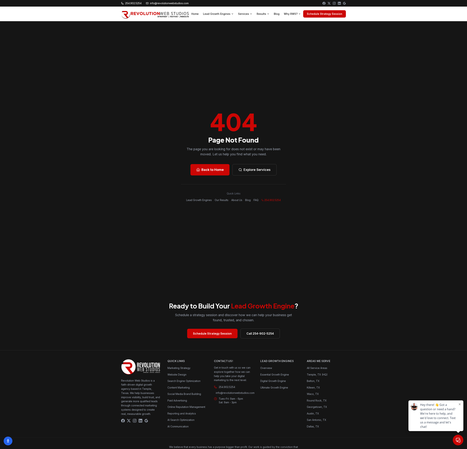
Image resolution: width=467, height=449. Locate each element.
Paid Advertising (177, 400)
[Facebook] (324, 3)
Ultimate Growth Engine (274, 387)
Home (195, 13)
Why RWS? (291, 13)
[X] (329, 3)
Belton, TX (313, 380)
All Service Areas (317, 368)
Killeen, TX (313, 387)
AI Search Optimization (180, 419)
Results (261, 13)
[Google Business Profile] (344, 3)
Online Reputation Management (186, 406)
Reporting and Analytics (181, 413)
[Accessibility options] (8, 441)
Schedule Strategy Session (324, 13)
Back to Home (212, 170)
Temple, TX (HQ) (317, 374)
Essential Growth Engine (274, 374)
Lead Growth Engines (216, 13)
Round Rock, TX (317, 400)
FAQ (256, 200)
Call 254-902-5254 (260, 333)
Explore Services (257, 170)
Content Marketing (178, 387)
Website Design (176, 374)
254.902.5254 (133, 3)
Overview (266, 368)
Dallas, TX (313, 426)
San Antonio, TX (316, 419)
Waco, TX (313, 393)
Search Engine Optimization (183, 380)
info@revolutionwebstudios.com (169, 3)
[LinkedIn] (339, 3)
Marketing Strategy (178, 368)
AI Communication (178, 426)
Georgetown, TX (317, 406)
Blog (276, 13)
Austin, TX (313, 413)
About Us (236, 200)
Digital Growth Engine (273, 380)
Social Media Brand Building (184, 393)
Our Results (221, 200)
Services (243, 13)
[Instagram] (334, 3)
